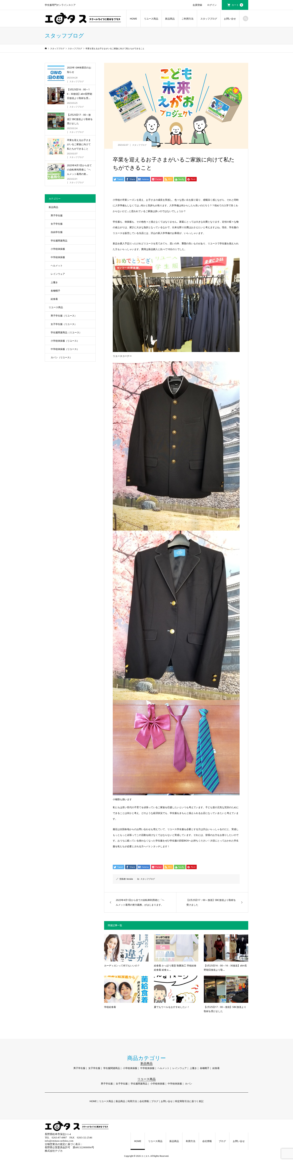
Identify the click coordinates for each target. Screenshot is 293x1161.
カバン (188, 1083)
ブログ (154, 1101)
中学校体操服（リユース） (65, 349)
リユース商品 (151, 18)
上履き (54, 282)
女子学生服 (57, 223)
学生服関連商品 (59, 240)
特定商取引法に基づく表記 (189, 1101)
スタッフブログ (208, 18)
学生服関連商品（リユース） (66, 332)
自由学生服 (57, 232)
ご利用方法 (187, 18)
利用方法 (132, 1101)
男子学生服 (57, 215)
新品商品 (170, 18)
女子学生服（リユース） (64, 324)
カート (237, 4)
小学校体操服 (58, 248)
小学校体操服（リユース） (65, 340)
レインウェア (58, 273)
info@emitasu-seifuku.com (59, 1140)
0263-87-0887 (59, 1137)
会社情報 (144, 1101)
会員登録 (197, 4)
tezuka (130, 878)
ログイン (212, 4)
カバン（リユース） (61, 357)
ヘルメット (57, 265)
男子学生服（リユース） (64, 315)
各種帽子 (55, 290)
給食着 (54, 299)
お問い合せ (230, 18)
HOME (133, 18)
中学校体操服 (58, 257)
